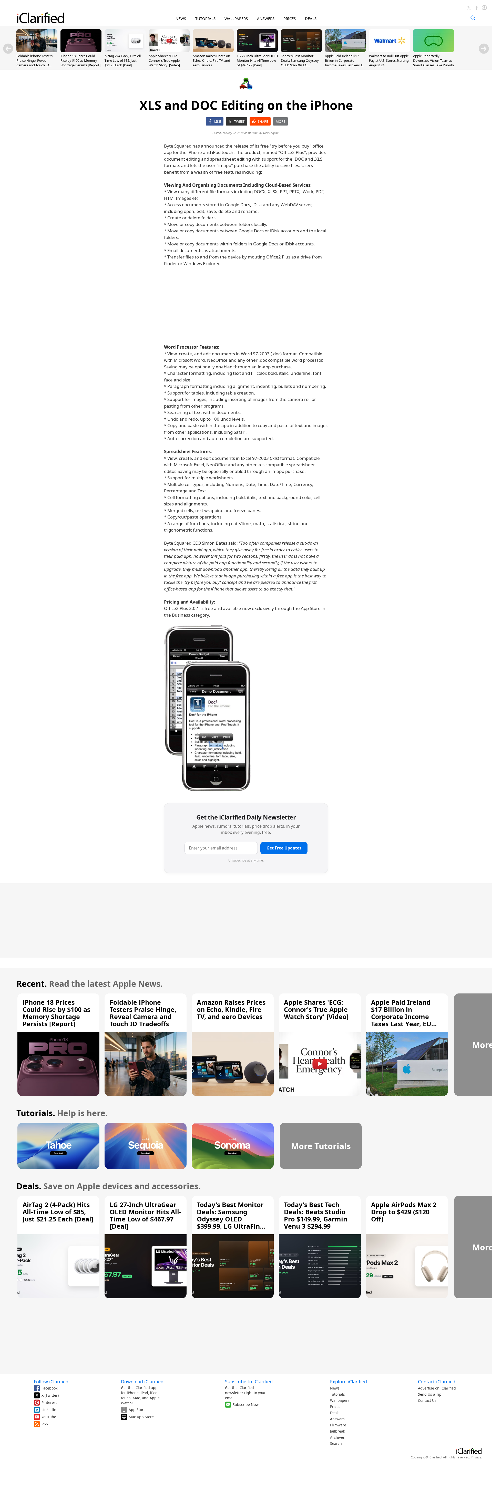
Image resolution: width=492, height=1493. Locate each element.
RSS (45, 1424)
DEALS (310, 18)
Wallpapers (340, 1400)
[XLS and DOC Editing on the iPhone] (207, 708)
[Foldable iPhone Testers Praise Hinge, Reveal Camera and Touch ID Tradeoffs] (36, 51)
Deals (335, 1412)
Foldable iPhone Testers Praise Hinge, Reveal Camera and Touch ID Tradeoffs (34, 63)
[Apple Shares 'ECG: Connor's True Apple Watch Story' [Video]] (169, 51)
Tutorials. (35, 1112)
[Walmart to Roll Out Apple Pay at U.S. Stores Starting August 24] (389, 51)
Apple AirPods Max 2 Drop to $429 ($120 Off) (403, 1211)
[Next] (484, 49)
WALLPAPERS (236, 18)
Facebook (49, 1388)
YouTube (49, 1416)
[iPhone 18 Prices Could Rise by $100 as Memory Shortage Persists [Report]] (80, 51)
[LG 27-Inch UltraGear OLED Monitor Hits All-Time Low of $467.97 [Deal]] (257, 51)
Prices (335, 1406)
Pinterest (49, 1402)
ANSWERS (265, 18)
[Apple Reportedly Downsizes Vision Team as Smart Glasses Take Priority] (433, 51)
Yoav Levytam (271, 133)
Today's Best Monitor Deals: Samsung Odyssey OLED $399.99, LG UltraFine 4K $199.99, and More (300, 65)
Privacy (476, 1457)
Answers (337, 1418)
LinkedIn (49, 1409)
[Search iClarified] (473, 17)
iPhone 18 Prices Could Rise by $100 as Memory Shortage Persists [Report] (80, 60)
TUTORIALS (205, 18)
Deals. (28, 1185)
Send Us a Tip (430, 1394)
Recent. (31, 983)
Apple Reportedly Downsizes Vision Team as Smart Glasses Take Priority (433, 60)
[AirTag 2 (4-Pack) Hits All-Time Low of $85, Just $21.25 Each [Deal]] (125, 51)
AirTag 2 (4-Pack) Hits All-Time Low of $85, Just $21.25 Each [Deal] (123, 60)
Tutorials (337, 1394)
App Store (137, 1409)
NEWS (181, 18)
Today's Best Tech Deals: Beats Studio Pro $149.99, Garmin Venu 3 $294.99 (315, 1215)
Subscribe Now (246, 1404)
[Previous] (8, 49)
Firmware (338, 1425)
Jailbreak (337, 1431)
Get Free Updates (283, 848)
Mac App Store (141, 1416)
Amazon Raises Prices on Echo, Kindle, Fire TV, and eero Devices (211, 60)
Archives (337, 1437)
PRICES (289, 18)
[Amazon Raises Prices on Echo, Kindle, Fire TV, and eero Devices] (213, 51)
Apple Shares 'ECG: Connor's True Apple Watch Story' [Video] (164, 60)
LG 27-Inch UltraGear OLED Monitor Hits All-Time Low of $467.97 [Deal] (257, 60)
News (335, 1388)
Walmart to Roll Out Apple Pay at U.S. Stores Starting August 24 (389, 60)
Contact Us (427, 1400)
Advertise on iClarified (437, 1388)
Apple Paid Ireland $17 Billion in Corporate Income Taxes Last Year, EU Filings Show (345, 63)
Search (336, 1443)
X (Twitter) (50, 1395)
